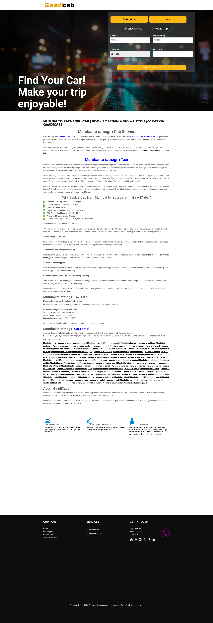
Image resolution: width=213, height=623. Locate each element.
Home (45, 529)
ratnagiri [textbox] (157, 40)
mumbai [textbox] (114, 40)
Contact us (134, 534)
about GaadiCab (136, 532)
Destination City (159, 35)
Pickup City (114, 35)
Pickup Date (114, 49)
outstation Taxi (94, 529)
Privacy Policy (48, 534)
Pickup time (157, 49)
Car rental (81, 329)
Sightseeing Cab (95, 533)
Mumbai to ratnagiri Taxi (106, 159)
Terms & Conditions (50, 537)
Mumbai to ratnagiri (67, 137)
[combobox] (130, 40)
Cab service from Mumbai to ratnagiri (144, 137)
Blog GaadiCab (135, 529)
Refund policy (48, 532)
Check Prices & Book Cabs (152, 67)
